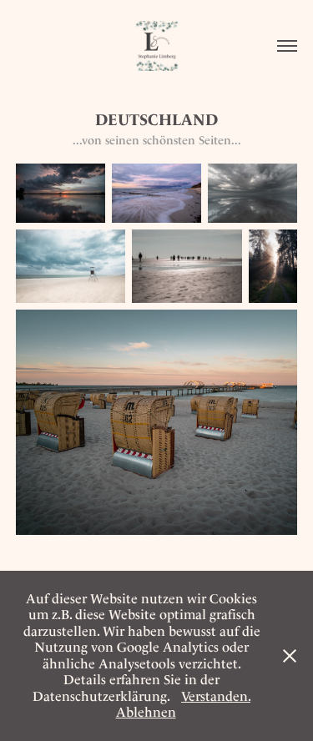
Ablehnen (146, 712)
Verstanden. (215, 696)
